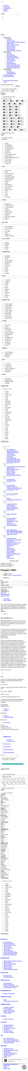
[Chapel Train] (4, 847)
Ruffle (6, 270)
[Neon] (3, 826)
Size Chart (3, 593)
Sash (6, 271)
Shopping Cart (7, 8)
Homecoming (8, 156)
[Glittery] (3, 823)
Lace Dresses (8, 175)
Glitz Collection (11, 505)
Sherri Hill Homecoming (13, 452)
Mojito (7, 393)
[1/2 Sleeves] (5, 865)
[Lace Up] (5, 819)
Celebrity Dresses (9, 205)
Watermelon (8, 420)
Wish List (6, 5)
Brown (7, 432)
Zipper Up (7, 234)
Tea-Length (8, 316)
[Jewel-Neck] (4, 855)
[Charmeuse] (3, 837)
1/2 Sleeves (8, 363)
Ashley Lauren (10, 453)
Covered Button (9, 226)
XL (17, 130)
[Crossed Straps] (5, 818)
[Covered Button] (5, 816)
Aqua (6, 399)
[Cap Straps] (5, 872)
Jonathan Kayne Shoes (12, 521)
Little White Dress (9, 178)
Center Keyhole (9, 207)
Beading (7, 257)
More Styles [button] (4, 1045)
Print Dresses (8, 184)
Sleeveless (7, 371)
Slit (6, 219)
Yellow (7, 391)
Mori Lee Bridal (11, 470)
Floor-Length (8, 310)
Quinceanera (8, 160)
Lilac (6, 410)
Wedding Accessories (12, 544)
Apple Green (8, 395)
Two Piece (7, 197)
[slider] (24, 764)
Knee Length (8, 312)
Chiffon (7, 281)
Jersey (6, 284)
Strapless (7, 342)
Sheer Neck (8, 340)
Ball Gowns (8, 170)
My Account (7, 6)
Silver (6, 437)
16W (6, 118)
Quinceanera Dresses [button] (6, 996)
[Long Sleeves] (5, 868)
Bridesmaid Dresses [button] (6, 990)
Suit (6, 192)
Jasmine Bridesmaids (12, 534)
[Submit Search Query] (18, 755)
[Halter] (4, 852)
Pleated (7, 215)
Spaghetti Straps (9, 381)
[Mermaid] (4, 861)
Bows (6, 259)
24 (6, 112)
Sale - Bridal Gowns (12, 529)
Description (6, 598)
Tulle (6, 297)
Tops (6, 194)
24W (13, 121)
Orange (7, 424)
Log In (5, 11)
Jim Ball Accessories (12, 525)
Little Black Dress (9, 176)
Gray (6, 435)
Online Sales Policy (5, 594)
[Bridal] (7, 795)
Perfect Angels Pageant (12, 508)
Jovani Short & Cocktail (13, 489)
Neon (6, 246)
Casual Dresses (9, 146)
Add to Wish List (5, 591)
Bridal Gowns (10, 558)
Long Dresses (8, 180)
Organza (7, 289)
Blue (6, 406)
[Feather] (3, 840)
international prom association (14, 539)
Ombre (7, 247)
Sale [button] (2, 1035)
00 (12, 101)
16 (18, 106)
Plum (6, 421)
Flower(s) (7, 265)
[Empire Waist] (4, 859)
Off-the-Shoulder (9, 332)
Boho (6, 172)
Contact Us (6, 709)
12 (6, 106)
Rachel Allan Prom (11, 458)
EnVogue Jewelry (11, 524)
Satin (6, 291)
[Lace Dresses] (5, 806)
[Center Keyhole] (5, 812)
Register (6, 9)
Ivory (6, 427)
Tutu (6, 195)
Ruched (7, 218)
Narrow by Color (7, 389)
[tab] (15, 454)
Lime (6, 398)
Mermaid (7, 355)
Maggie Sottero (10, 468)
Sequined (7, 292)
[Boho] (5, 804)
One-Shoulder (8, 334)
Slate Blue (7, 404)
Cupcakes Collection (12, 504)
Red (6, 423)
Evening (7, 151)
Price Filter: (6, 90)
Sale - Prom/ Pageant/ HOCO (14, 531)
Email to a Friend (5, 595)
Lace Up (7, 229)
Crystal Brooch (9, 260)
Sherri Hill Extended (12, 451)
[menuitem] (15, 5)
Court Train (8, 308)
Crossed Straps (9, 228)
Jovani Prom (10, 456)
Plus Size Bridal (11, 551)
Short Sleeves (8, 370)
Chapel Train (8, 307)
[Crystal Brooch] (4, 834)
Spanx (8, 546)
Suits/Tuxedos (10, 541)
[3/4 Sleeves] (5, 866)
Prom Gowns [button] (4, 939)
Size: (2, 580)
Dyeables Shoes (11, 519)
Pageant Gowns (11, 552)
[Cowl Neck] (4, 851)
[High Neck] (4, 854)
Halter (6, 326)
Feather (7, 263)
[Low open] (5, 820)
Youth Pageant (10, 545)
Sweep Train (8, 315)
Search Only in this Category (9, 89)
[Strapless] (5, 876)
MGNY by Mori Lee (12, 486)
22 (18, 109)
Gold (6, 431)
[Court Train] (4, 848)
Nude (6, 429)
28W (6, 124)
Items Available (7, 600)
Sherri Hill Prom (11, 449)
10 (21, 104)
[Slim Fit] (4, 862)
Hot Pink (7, 416)
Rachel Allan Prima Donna (13, 459)
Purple (7, 409)
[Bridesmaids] (7, 797)
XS (13, 127)
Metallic (7, 244)
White (6, 438)
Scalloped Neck (9, 337)
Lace (6, 268)
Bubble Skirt (8, 204)
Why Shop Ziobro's (8, 749)
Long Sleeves (8, 367)
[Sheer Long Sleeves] (5, 869)
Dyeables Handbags (12, 518)
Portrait (7, 336)
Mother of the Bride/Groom (12, 157)
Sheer (6, 232)
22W (6, 121)
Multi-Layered (8, 211)
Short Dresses (8, 189)
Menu (2, 34)
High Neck (8, 328)
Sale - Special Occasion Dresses (15, 532)
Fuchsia (7, 418)
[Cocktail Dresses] (7, 799)
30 (6, 115)
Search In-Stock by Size (9, 96)
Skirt (6, 191)
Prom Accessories (11, 549)
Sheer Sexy (8, 187)
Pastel (6, 249)
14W (18, 115)
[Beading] (4, 832)
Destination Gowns (11, 538)
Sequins (7, 273)
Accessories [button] (4, 1022)
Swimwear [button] (3, 1016)
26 (12, 112)
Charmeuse (8, 280)
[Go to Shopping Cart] (1, 1)
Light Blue (8, 402)
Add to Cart (3, 589)
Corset (6, 208)
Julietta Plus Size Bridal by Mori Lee (16, 466)
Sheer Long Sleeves (10, 368)
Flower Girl (8, 152)
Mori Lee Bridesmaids (12, 493)
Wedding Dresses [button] (5, 958)
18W (13, 118)
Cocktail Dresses (9, 148)
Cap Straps (8, 378)
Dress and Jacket (9, 173)
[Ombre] (3, 827)
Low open (7, 231)
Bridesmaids (8, 145)
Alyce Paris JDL (11, 485)
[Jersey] (3, 841)
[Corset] (5, 813)
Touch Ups (9, 522)
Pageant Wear (7, 746)
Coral (6, 426)
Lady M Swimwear (11, 514)
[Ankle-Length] (4, 844)
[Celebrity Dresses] (5, 811)
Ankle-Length (8, 304)
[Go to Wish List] (2, 1)
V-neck (7, 345)
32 (12, 115)
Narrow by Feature (8, 137)
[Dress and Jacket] (5, 805)
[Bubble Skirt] (5, 809)
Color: (2, 583)
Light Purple (8, 412)
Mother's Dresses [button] (5, 980)
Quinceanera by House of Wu (14, 499)
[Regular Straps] (5, 873)
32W (21, 124)
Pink (6, 415)
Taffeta (7, 295)
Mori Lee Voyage (11, 472)
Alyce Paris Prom (11, 455)
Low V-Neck (8, 331)
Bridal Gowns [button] (7, 736)
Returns (6, 710)
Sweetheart (8, 343)
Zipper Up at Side (9, 236)
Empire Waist (8, 353)
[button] (7, 38)
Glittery (7, 242)
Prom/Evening (10, 548)
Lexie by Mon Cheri (12, 506)
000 (6, 101)
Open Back (8, 213)
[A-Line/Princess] (4, 858)
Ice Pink (7, 413)
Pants (6, 183)
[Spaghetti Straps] (5, 875)
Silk (6, 294)
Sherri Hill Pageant (11, 480)
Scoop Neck (8, 339)
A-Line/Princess (9, 352)
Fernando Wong (11, 479)
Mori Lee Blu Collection (13, 469)
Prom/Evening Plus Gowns (13, 542)
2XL (23, 130)
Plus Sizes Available (10, 216)
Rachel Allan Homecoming (13, 460)
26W (21, 121)
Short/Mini (8, 313)
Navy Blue (8, 407)
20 (12, 109)
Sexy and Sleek (9, 186)
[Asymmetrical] (4, 846)
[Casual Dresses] (7, 798)
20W (21, 118)
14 (12, 106)
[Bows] (4, 833)
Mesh (6, 287)
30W (13, 124)
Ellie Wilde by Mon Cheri (13, 462)
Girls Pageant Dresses (10, 154)
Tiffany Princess (11, 509)
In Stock (19, 575)
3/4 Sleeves (8, 365)
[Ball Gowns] (5, 802)
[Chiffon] (3, 839)
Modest (7, 181)
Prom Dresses (8, 159)
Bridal (6, 143)
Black (6, 434)
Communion (8, 149)
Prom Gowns (7, 743)
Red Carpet (8, 162)
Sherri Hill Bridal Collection (14, 475)
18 (6, 109)
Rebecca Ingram (11, 473)
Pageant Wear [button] (4, 972)
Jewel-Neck (8, 329)
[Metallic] (3, 825)
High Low (7, 210)
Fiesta (8, 498)
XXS (6, 127)
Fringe (6, 267)
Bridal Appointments (9, 752)
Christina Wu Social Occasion (14, 488)
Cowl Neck (8, 325)
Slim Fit (7, 357)
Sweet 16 (7, 163)
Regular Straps (9, 380)
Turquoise (7, 401)
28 (18, 112)
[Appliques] (4, 830)
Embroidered (8, 262)
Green (6, 396)
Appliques (7, 256)
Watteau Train (8, 318)
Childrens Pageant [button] (5, 1004)
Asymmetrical (8, 305)
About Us (6, 715)
